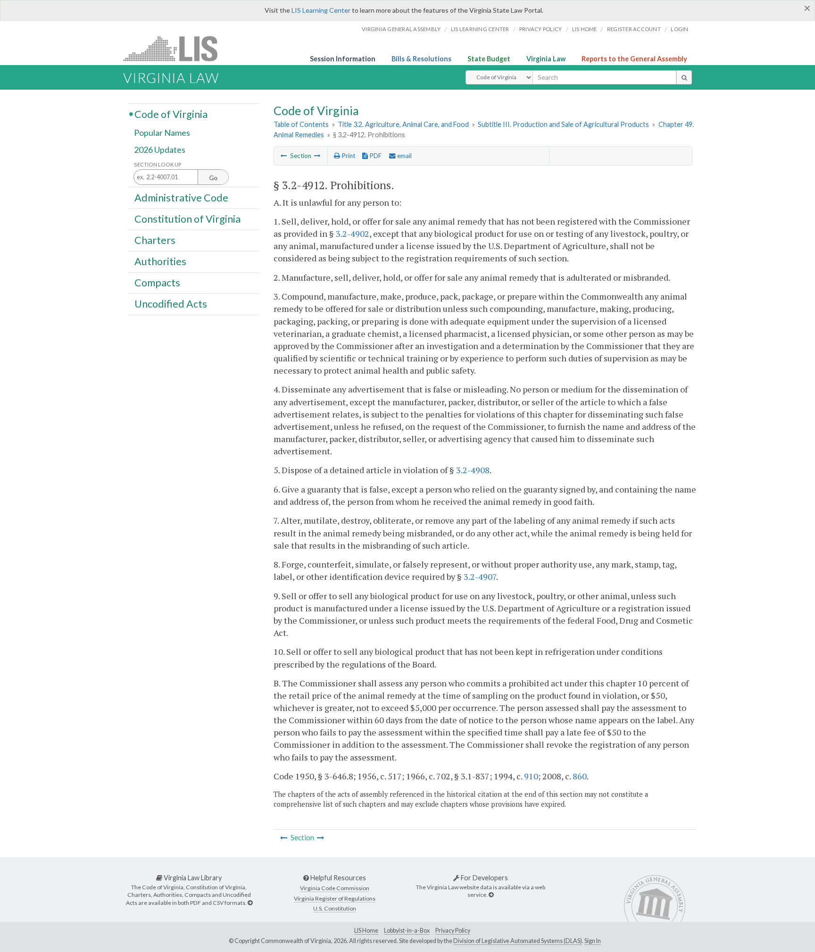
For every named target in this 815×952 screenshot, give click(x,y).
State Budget (488, 59)
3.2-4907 (480, 576)
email (404, 155)
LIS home (584, 29)
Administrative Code (181, 197)
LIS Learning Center (320, 10)
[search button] (684, 77)
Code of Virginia (171, 114)
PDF (375, 155)
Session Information (342, 59)
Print (347, 155)
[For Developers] (491, 894)
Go (213, 178)
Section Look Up (158, 164)
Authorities (160, 261)
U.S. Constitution (334, 908)
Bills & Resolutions (421, 59)
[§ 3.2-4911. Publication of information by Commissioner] (284, 155)
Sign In (592, 940)
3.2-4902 (352, 233)
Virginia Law (546, 59)
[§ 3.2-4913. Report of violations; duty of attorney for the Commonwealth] (317, 155)
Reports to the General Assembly (634, 59)
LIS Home (366, 930)
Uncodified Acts (170, 304)
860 (580, 776)
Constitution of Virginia (187, 218)
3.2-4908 (473, 470)
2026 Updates (159, 149)
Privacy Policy (540, 29)
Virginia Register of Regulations (334, 898)
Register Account (634, 29)
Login (679, 29)
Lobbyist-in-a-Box (407, 930)
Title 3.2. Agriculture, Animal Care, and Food (403, 124)
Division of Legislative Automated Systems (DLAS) (517, 940)
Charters (154, 240)
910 (531, 776)
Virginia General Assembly (401, 29)
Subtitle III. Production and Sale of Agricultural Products (563, 124)
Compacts (157, 282)
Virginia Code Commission (334, 888)
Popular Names (162, 133)
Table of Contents (301, 124)
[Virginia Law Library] (250, 902)
